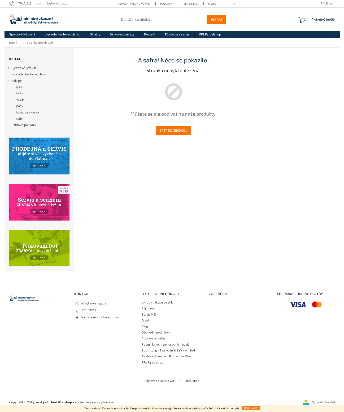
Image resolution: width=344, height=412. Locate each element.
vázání (20, 99)
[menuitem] (22, 34)
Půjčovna (167, 4)
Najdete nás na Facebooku (100, 317)
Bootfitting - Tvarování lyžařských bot (168, 350)
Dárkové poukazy (24, 125)
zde (237, 409)
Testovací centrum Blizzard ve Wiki (166, 356)
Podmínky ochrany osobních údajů (166, 344)
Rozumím (250, 408)
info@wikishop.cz (93, 303)
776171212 (88, 310)
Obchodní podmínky (156, 332)
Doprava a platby (153, 338)
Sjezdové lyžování (24, 68)
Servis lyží (191, 4)
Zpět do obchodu (173, 130)
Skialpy (17, 80)
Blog (145, 326)
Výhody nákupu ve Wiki (134, 4)
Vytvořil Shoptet (323, 402)
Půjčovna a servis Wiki (159, 381)
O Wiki (212, 4)
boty (19, 93)
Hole (19, 119)
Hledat (216, 19)
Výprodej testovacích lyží (29, 74)
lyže (19, 87)
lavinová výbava (27, 112)
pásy (19, 106)
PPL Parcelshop (152, 362)
